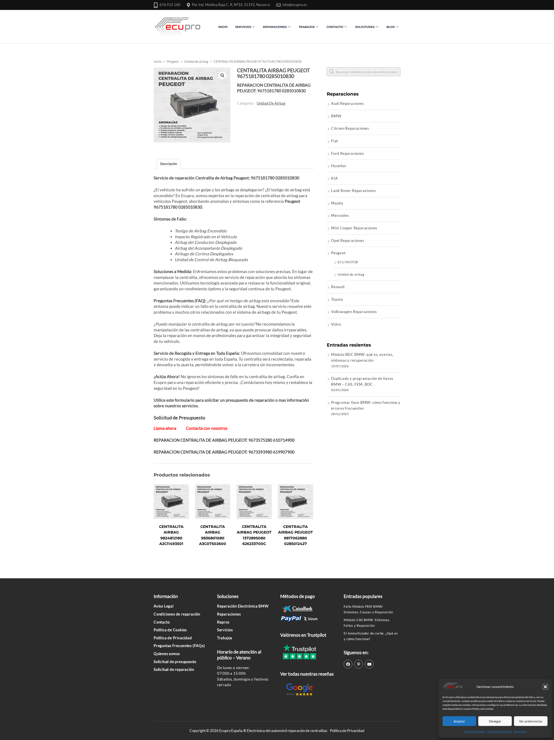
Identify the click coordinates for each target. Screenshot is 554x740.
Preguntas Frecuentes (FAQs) (179, 645)
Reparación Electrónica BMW (243, 606)
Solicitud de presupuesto (175, 661)
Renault (338, 286)
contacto (335, 27)
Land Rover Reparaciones (353, 190)
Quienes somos (167, 653)
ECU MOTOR (348, 262)
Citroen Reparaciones (350, 128)
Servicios (243, 27)
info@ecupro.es (294, 4)
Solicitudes (365, 27)
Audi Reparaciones (347, 103)
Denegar (495, 721)
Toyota (337, 299)
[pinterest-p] (358, 664)
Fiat (334, 141)
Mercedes (340, 215)
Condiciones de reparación (177, 614)
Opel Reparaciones (347, 240)
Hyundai (338, 165)
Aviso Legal (520, 731)
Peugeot (338, 253)
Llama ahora (165, 428)
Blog (391, 27)
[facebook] (348, 664)
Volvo (336, 324)
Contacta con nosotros (206, 428)
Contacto (162, 622)
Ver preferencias (531, 721)
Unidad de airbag (271, 103)
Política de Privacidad (499, 731)
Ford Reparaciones (347, 153)
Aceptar (459, 721)
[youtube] (369, 664)
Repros (223, 622)
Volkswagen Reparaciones (354, 311)
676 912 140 (169, 4)
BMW (336, 116)
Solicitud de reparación (174, 669)
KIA (334, 178)
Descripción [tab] (168, 164)
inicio (223, 27)
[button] (545, 686)
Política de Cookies (474, 731)
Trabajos (307, 27)
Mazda (337, 203)
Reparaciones (275, 27)
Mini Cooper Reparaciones (354, 228)
